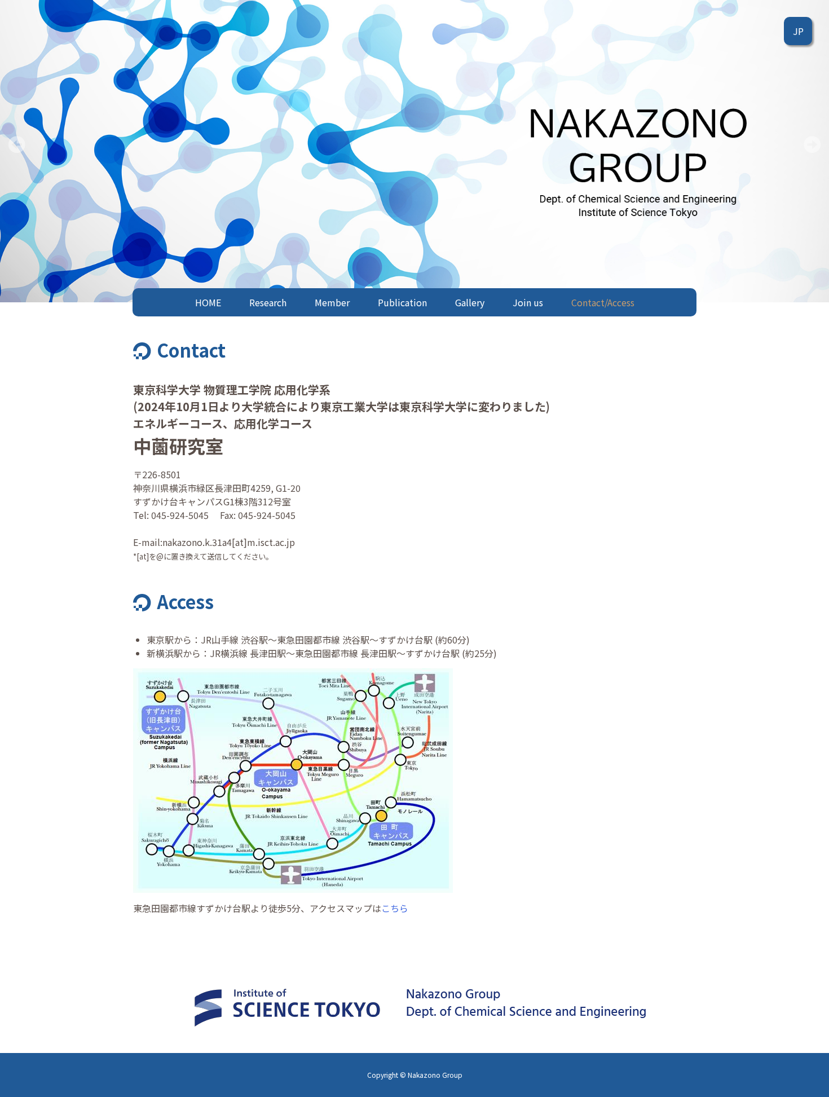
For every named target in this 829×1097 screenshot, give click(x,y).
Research (267, 302)
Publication (402, 302)
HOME (208, 302)
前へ (16, 144)
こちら (394, 908)
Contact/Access (602, 302)
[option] (414, 151)
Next (812, 144)
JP (798, 31)
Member (332, 302)
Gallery (469, 302)
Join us (528, 302)
